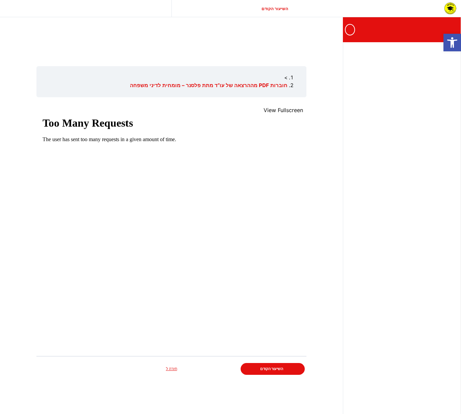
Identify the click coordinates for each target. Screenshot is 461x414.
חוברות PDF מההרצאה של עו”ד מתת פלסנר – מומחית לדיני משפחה (209, 85)
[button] (452, 42)
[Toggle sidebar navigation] (348, 29)
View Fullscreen (283, 110)
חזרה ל (171, 369)
